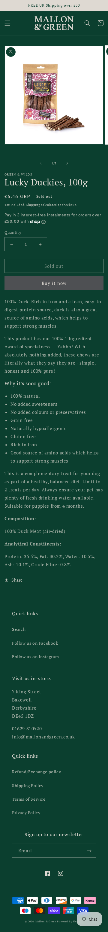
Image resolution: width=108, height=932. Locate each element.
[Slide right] (67, 163)
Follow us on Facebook (35, 643)
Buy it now (54, 283)
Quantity (12, 232)
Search (19, 629)
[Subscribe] (89, 851)
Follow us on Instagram (35, 656)
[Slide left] (40, 163)
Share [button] (17, 580)
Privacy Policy (26, 812)
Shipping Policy (28, 785)
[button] (7, 23)
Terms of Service (29, 799)
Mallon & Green (45, 921)
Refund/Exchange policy (36, 772)
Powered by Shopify (70, 921)
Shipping (33, 205)
